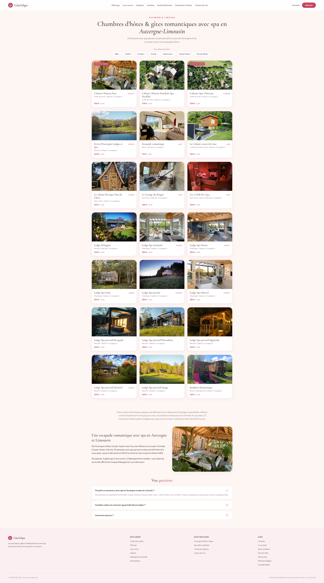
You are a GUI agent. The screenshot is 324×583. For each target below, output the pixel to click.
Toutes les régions (201, 549)
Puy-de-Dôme (203, 54)
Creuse (154, 54)
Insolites (150, 5)
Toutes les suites (136, 541)
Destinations (135, 561)
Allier (117, 54)
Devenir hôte (263, 553)
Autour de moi (201, 5)
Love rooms (128, 5)
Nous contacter (264, 549)
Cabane (133, 553)
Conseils (295, 5)
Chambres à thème (183, 5)
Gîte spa (133, 545)
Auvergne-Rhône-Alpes (203, 541)
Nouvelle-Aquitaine (201, 545)
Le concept (262, 545)
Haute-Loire (168, 54)
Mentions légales (264, 561)
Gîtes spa (116, 5)
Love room (134, 549)
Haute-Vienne (185, 54)
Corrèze (141, 54)
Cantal (128, 54)
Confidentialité (264, 565)
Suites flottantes (164, 5)
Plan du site (262, 557)
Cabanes (140, 5)
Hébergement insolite (138, 557)
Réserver (309, 5)
